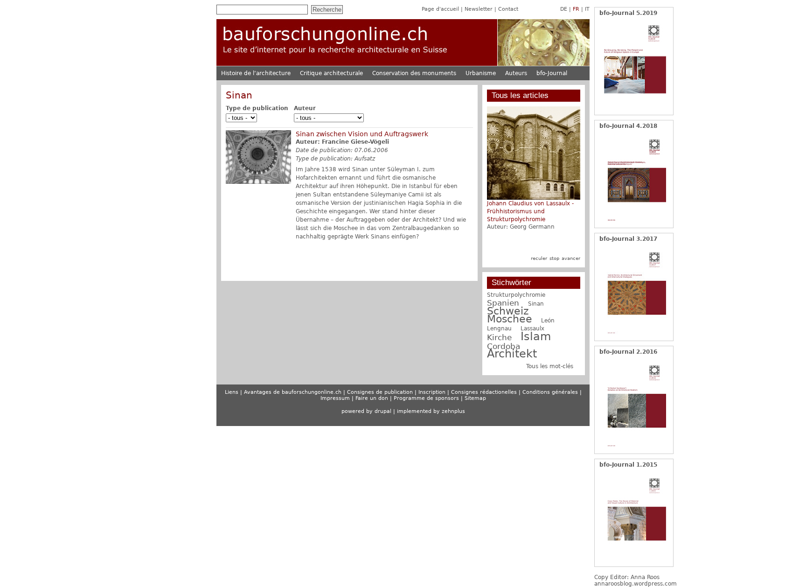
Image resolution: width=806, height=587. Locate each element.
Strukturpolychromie (516, 295)
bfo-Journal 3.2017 (628, 239)
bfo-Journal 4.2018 (628, 126)
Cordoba (503, 346)
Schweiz (508, 311)
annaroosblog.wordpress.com (635, 583)
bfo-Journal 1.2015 (628, 464)
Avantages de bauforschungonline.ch (292, 392)
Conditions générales (550, 392)
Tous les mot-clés (549, 366)
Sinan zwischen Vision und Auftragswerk (362, 134)
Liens (231, 392)
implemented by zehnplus (431, 411)
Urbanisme (481, 73)
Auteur (305, 108)
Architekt (512, 353)
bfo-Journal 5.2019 (628, 13)
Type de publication (257, 108)
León (548, 320)
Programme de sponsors (426, 398)
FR (576, 9)
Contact (508, 9)
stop (554, 258)
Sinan (536, 303)
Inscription (431, 392)
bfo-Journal (551, 73)
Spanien (503, 302)
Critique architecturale (331, 73)
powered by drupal (366, 411)
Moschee (509, 319)
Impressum (335, 398)
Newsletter (479, 9)
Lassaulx (532, 328)
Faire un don (371, 398)
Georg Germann (532, 227)
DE (563, 9)
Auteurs (516, 73)
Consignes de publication (380, 392)
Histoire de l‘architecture (256, 73)
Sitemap (475, 398)
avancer (571, 258)
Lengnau (499, 328)
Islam (536, 336)
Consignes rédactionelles (484, 392)
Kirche (499, 337)
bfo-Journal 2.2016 (628, 352)
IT (587, 9)
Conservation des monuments (414, 73)
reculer (539, 258)
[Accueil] (403, 64)
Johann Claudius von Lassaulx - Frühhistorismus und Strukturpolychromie (530, 211)
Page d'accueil (440, 9)
